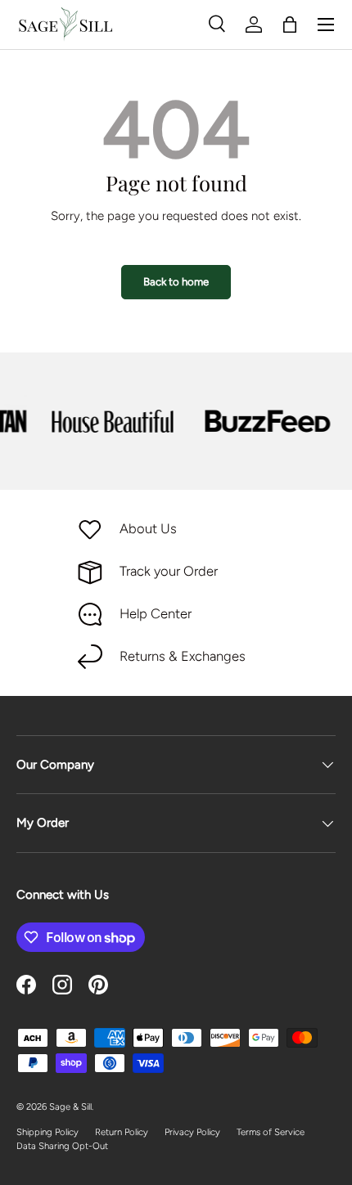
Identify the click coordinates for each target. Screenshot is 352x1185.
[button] (290, 25)
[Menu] (326, 25)
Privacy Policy (192, 1132)
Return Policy (121, 1132)
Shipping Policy (47, 1132)
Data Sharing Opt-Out (62, 1145)
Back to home (176, 281)
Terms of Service (271, 1132)
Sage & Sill (70, 1106)
